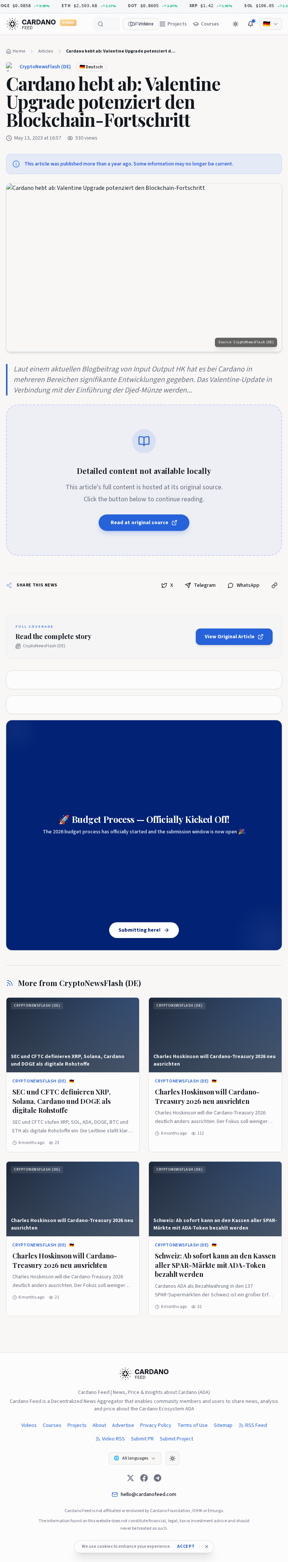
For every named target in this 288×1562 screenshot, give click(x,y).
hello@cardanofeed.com (148, 1494)
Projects (77, 1425)
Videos (29, 1425)
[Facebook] (144, 1478)
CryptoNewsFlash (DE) (45, 67)
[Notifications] (250, 24)
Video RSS (113, 1439)
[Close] (206, 1546)
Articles (45, 51)
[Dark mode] (172, 1458)
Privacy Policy (155, 1425)
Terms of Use (192, 1425)
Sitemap (223, 1425)
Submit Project (176, 1439)
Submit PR (142, 1439)
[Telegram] (157, 1478)
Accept (186, 1547)
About (99, 1425)
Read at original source (139, 522)
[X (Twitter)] (130, 1478)
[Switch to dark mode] (236, 24)
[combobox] (271, 24)
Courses (52, 1425)
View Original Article (230, 636)
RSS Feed (256, 1425)
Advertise (123, 1425)
